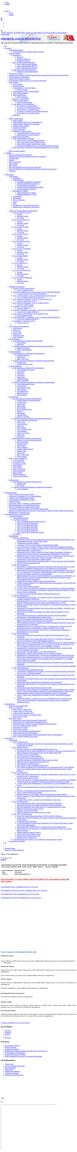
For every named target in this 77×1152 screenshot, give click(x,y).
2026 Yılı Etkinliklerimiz (20, 538)
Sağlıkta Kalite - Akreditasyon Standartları (26, 124)
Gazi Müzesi (17, 534)
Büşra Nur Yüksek (23, 442)
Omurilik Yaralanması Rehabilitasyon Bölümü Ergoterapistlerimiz (33, 361)
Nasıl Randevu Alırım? (20, 729)
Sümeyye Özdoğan (23, 417)
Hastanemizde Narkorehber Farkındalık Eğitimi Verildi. (34, 688)
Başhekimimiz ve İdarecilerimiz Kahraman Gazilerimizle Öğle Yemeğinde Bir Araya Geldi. (45, 567)
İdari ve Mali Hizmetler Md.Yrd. (27, 66)
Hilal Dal (20, 411)
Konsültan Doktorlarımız (17, 286)
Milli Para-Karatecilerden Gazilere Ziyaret (30, 809)
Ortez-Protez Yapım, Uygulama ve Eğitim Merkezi (25, 503)
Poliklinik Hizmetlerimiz (12, 1071)
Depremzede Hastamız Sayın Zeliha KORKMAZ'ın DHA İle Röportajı (39, 805)
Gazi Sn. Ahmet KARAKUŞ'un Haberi (29, 792)
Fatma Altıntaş (21, 408)
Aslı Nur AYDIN (18, 460)
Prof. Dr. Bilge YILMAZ (21, 227)
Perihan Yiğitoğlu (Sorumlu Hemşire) (28, 400)
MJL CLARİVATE (15, 162)
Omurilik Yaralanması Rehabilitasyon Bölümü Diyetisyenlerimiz (33, 346)
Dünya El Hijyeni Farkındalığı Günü (28, 563)
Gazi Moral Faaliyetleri (20, 520)
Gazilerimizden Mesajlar (20, 518)
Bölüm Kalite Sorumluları (21, 137)
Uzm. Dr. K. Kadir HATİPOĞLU (27, 319)
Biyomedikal (17, 198)
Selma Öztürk (21, 445)
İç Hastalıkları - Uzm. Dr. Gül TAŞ (24, 321)
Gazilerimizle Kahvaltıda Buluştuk (28, 543)
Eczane (15, 202)
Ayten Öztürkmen (22, 489)
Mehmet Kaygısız (22, 393)
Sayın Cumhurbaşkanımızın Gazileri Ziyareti (31, 521)
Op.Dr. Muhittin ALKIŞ (24, 315)
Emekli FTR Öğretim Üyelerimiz (19, 79)
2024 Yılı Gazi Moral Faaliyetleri (27, 527)
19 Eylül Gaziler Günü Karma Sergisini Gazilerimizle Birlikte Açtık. (38, 594)
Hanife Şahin (17, 333)
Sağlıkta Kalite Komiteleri (21, 126)
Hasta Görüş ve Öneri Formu (22, 709)
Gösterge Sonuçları (19, 129)
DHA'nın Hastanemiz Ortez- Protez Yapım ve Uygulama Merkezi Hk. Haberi (41, 807)
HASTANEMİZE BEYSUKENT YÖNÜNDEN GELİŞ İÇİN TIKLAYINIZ (21, 898)
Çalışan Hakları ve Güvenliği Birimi (24, 88)
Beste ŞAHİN (17, 465)
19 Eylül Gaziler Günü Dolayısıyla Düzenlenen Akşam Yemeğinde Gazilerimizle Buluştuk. (45, 588)
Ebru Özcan (20, 436)
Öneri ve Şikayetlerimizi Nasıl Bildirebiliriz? (27, 731)
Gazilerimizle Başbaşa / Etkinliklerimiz (17, 514)
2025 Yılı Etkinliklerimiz (20, 565)
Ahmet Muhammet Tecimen (26, 370)
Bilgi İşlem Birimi (18, 86)
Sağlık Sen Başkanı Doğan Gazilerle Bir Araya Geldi (34, 812)
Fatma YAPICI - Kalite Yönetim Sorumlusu (30, 140)
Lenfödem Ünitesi (14, 501)
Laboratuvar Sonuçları (12, 1073)
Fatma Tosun (21, 377)
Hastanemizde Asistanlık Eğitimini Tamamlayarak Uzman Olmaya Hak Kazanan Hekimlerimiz (39, 75)
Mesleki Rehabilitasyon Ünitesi (27, 194)
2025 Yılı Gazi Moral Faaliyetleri (27, 525)
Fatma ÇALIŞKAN (19, 469)
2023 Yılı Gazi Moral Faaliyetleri (27, 529)
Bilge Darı (20, 344)
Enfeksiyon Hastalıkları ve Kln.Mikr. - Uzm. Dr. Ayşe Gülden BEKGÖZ (36, 310)
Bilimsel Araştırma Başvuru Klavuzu (20, 155)
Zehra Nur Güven (18, 335)
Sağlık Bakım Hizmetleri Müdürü (27, 71)
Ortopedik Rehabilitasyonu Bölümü (28, 183)
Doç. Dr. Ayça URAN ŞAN (22, 270)
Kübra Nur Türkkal (23, 433)
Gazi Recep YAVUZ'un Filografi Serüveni (30, 758)
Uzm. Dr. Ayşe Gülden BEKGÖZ (27, 312)
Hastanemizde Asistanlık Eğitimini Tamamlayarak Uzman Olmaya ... (26, 1051)
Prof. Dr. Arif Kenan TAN (21, 220)
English (7, 4)
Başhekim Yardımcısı (23, 59)
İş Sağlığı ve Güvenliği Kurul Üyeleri (29, 108)
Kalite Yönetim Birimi (16, 118)
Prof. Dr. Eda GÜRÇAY (21, 234)
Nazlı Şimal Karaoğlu (24, 388)
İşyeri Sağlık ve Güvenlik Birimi (27, 106)
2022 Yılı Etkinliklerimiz (20, 668)
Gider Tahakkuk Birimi (20, 93)
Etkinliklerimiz (13, 536)
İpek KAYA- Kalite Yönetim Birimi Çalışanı (31, 142)
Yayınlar (19, 214)
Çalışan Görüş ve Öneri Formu (22, 711)
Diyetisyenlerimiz (14, 339)
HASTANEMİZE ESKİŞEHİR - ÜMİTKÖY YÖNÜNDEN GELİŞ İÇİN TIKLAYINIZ (24, 890)
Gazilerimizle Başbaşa (16, 516)
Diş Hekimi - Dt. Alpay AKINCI (23, 306)
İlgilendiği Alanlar (22, 216)
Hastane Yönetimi (14, 53)
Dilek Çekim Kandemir (24, 350)
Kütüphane (16, 115)
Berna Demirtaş (22, 395)
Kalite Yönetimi (18, 120)
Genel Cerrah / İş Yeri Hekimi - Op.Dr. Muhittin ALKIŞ (30, 314)
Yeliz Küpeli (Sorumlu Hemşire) (27, 420)
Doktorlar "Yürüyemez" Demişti (27, 810)
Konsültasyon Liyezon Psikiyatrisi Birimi (26, 205)
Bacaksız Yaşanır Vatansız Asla (26, 838)
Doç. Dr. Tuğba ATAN (20, 263)
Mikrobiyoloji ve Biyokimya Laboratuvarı (26, 207)
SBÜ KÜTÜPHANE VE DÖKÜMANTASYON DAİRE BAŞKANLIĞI (33, 169)
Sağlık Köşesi (9, 1069)
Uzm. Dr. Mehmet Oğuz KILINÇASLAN (30, 297)
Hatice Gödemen (22, 447)
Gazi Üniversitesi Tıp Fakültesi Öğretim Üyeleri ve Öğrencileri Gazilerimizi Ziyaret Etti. (45, 547)
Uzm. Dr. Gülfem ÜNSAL (25, 305)
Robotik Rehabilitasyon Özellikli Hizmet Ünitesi (24, 505)
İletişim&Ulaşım (10, 704)
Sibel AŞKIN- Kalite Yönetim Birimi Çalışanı (31, 144)
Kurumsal (8, 48)
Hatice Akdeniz (22, 456)
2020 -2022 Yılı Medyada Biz (22, 814)
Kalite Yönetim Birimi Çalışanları (23, 138)
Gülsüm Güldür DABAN (25, 449)
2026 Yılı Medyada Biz (20, 742)
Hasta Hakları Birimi (19, 95)
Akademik (8, 153)
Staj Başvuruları (14, 158)
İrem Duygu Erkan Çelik (25, 364)
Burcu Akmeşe (21, 342)
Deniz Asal (16, 330)
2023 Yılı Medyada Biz (20, 801)
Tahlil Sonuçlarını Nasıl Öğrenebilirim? (25, 733)
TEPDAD (12, 171)
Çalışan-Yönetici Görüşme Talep (23, 713)
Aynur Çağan (21, 404)
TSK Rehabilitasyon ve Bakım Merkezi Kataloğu (28, 52)
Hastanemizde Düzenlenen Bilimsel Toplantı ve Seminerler (27, 156)
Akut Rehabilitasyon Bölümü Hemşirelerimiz (27, 398)
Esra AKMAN (17, 467)
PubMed (11, 160)
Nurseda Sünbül (22, 444)
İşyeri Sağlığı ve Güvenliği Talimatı (28, 109)
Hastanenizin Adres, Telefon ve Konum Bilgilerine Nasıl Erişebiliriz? (35, 724)
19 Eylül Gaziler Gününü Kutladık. (28, 586)
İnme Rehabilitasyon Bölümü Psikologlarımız (27, 482)
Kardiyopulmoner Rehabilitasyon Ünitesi (22, 500)
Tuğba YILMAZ (18, 337)
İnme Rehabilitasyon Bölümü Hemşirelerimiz (27, 438)
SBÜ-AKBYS (13, 164)
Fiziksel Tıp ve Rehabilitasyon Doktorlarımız (23, 211)
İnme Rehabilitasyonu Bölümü (26, 185)
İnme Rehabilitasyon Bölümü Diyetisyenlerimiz (28, 341)
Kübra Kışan (21, 357)
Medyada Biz (13, 740)
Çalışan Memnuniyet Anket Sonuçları (29, 133)
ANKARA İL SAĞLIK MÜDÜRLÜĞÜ (21, 38)
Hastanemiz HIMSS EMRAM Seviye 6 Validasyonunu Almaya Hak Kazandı (41, 827)
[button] (8, 11)
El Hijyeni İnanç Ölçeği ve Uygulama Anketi (27, 715)
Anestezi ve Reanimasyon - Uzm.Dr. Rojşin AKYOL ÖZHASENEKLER (36, 292)
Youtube (7, 1034)
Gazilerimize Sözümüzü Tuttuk (26, 821)
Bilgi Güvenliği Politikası (17, 151)
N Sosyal (8, 1038)
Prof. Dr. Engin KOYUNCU (22, 212)
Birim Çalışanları (22, 90)
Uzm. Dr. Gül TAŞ (23, 323)
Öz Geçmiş (20, 218)
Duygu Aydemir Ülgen (24, 429)
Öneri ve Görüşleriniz (16, 707)
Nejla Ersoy (20, 426)
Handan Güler (21, 483)
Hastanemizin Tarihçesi (16, 50)
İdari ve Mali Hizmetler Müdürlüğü (24, 62)
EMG (14, 203)
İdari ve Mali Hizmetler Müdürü (27, 64)
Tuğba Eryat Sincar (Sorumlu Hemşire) (29, 440)
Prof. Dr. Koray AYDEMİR (22, 249)
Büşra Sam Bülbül (22, 380)
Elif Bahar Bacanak (23, 355)
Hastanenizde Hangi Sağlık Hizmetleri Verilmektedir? (30, 720)
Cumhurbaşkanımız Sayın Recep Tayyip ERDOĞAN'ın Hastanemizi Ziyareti (37, 839)
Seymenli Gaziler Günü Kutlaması (28, 754)
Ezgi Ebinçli (21, 375)
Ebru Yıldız (20, 485)
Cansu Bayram (17, 328)
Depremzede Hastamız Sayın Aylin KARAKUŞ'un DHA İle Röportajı (39, 803)
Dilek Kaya (20, 373)
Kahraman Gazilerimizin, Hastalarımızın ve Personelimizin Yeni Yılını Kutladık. (42, 568)
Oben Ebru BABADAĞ (20, 476)
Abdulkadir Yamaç (23, 379)
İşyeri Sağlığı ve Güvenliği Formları (28, 113)
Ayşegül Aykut (21, 402)
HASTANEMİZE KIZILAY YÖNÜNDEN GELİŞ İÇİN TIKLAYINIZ (19, 887)
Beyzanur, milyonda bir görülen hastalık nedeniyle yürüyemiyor (37, 749)
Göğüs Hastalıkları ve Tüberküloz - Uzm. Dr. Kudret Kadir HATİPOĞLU (36, 317)
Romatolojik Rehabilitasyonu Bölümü (29, 182)
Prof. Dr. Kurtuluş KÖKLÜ (21, 241)
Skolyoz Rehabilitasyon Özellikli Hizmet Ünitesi (24, 507)
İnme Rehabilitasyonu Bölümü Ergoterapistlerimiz (29, 353)
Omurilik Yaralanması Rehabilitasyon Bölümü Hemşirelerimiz (32, 418)
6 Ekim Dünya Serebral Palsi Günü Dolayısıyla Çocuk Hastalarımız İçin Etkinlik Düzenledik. (46, 666)
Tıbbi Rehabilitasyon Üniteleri (26, 193)
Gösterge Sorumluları (19, 127)
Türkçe (7, 2)
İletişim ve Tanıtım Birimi (21, 99)
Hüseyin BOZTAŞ (19, 471)
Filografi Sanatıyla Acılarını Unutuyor (29, 832)
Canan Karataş (21, 386)
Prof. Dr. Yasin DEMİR (20, 256)
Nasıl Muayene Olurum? (20, 727)
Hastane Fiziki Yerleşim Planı (14, 1075)
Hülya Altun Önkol (23, 455)
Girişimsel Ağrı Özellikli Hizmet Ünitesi (21, 498)
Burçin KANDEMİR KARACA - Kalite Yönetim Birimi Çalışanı (38, 146)
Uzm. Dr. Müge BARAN (25, 290)
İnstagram (8, 1032)
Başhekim (20, 57)
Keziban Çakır (21, 451)
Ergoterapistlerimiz (15, 352)
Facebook (8, 1030)
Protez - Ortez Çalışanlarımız (18, 458)
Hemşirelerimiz (13, 397)
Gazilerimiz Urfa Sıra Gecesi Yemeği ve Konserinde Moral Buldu (37, 545)
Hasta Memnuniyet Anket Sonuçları (28, 135)
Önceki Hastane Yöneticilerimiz (19, 77)
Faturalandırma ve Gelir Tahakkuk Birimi (26, 91)
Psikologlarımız (14, 480)
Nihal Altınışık (21, 427)
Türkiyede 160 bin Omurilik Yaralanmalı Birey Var (33, 762)
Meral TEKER (17, 473)
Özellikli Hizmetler (11, 492)
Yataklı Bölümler (18, 180)
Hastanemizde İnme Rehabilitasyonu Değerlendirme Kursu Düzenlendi (39, 682)
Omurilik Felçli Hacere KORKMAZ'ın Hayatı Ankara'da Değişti (37, 760)
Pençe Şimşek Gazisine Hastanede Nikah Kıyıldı (32, 765)
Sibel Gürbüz (21, 406)
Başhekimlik (17, 55)
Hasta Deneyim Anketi (20, 716)
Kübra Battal (21, 413)
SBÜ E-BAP (13, 165)
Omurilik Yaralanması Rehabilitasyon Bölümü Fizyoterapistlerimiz (34, 382)
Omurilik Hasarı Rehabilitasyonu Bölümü (30, 187)
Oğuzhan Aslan (22, 415)
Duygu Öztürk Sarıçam (24, 409)
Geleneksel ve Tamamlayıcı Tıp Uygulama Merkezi (25, 496)
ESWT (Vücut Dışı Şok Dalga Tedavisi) (21, 494)
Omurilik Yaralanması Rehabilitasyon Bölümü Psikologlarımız (32, 487)
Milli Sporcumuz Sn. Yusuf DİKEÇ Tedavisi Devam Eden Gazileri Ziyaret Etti (42, 794)
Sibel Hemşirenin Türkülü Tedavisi (28, 763)
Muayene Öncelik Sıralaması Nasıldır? (25, 726)
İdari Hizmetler (13, 82)
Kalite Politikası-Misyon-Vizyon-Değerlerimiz (27, 122)
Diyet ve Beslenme (19, 200)
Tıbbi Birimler (9, 174)
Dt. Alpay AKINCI (23, 308)
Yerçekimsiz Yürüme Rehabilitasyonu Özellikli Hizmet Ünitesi (28, 509)
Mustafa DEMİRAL (19, 474)
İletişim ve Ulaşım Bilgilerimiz (18, 706)
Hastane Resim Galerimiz (17, 841)
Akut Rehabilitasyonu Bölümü (26, 189)
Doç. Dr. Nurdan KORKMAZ (22, 277)
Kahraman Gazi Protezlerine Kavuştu (29, 836)
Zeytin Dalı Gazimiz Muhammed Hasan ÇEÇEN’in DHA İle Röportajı (39, 816)
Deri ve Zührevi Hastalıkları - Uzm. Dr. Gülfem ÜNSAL (31, 303)
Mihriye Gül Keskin (23, 348)
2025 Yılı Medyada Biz (20, 747)
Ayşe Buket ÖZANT (19, 464)
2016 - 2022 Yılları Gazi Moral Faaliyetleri (30, 532)
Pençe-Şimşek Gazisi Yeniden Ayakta (29, 834)
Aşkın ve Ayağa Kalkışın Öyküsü (27, 778)
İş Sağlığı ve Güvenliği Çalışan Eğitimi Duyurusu (32, 111)
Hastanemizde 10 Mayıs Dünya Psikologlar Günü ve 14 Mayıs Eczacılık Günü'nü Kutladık (46, 561)
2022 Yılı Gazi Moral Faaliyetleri (27, 530)
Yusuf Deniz (21, 371)
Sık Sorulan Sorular (15, 718)
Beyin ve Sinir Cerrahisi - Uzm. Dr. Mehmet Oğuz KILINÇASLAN (34, 296)
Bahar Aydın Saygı (23, 359)
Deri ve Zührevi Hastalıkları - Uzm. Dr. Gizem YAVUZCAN (32, 299)
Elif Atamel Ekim (22, 391)
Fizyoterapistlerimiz (15, 366)
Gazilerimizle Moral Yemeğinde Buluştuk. (30, 670)
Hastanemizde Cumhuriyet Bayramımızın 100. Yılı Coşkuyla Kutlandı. (39, 653)
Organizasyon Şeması (16, 73)
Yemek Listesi (9, 1064)
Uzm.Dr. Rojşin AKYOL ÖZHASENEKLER (31, 294)
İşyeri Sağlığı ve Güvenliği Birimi (23, 104)
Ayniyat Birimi (17, 84)
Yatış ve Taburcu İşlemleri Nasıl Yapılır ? (26, 736)
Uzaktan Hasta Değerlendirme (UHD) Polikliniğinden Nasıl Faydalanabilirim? (37, 735)
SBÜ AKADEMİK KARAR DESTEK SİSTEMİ (25, 167)
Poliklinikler (17, 178)
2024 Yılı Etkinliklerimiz (20, 595)
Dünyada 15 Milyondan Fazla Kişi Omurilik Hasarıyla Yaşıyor (36, 791)
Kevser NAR (17, 332)
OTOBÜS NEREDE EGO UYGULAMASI (15, 1023)
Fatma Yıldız (21, 453)
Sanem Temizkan (22, 424)
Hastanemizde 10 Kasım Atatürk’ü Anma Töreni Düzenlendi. (36, 581)
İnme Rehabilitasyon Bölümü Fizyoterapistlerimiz (28, 368)
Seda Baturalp (21, 362)
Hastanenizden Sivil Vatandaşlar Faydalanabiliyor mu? (30, 722)
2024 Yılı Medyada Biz (20, 772)
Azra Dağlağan (21, 431)
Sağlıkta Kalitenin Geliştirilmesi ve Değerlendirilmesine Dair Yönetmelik (36, 147)
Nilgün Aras (21, 435)
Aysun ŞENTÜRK (19, 462)
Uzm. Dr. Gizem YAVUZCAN (27, 301)
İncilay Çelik (21, 422)
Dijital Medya (9, 738)
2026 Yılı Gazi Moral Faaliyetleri (27, 523)
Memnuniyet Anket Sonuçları (22, 131)
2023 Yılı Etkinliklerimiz (20, 633)
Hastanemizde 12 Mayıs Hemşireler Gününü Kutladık (34, 559)
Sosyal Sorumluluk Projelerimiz (15, 1066)
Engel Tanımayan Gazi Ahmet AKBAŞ (29, 756)
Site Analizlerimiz (10, 1068)
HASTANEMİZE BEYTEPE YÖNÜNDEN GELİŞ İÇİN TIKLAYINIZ (20, 894)
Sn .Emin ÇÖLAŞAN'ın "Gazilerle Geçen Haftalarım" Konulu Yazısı (39, 800)
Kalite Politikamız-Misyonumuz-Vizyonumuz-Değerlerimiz (27, 81)
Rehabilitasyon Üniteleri (20, 191)
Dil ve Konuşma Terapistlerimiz (19, 326)
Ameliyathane (17, 196)
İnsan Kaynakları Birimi (20, 100)
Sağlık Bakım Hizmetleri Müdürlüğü (24, 70)
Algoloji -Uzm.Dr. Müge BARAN (24, 288)
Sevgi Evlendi (21, 389)
